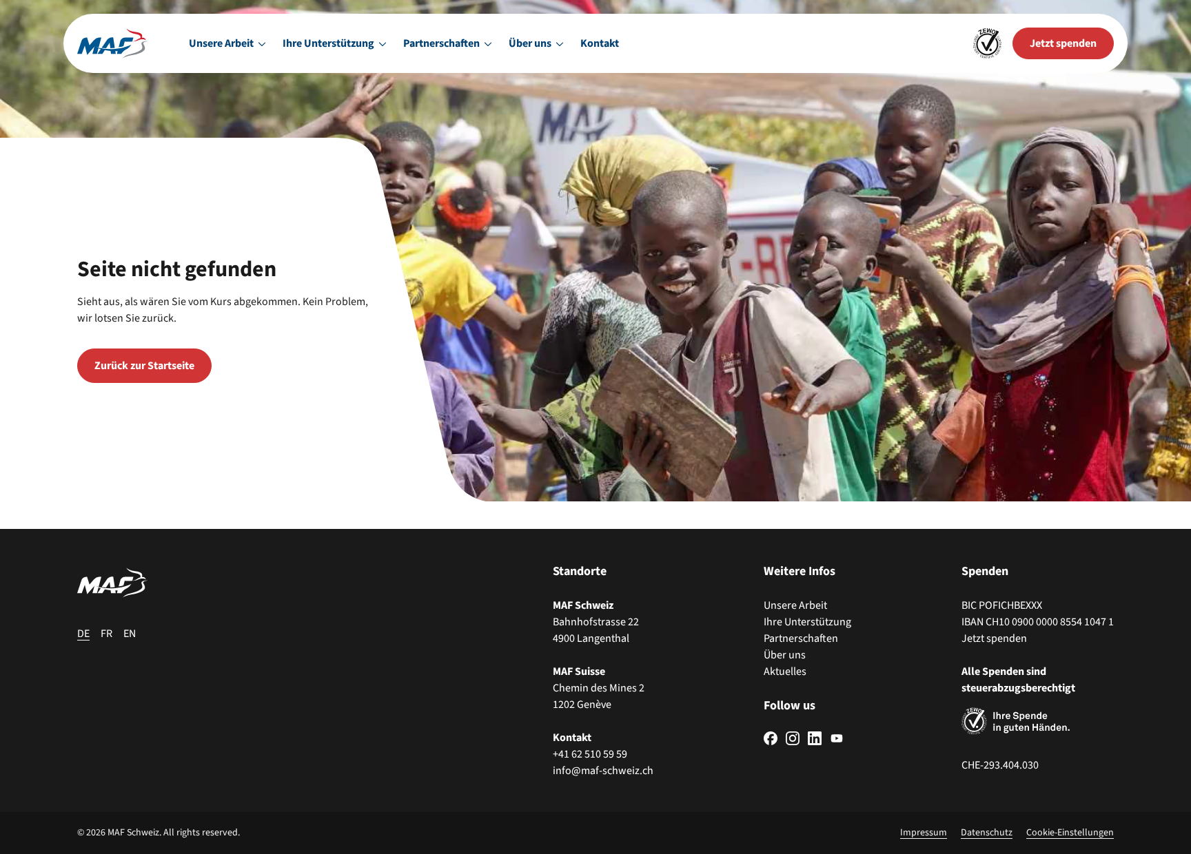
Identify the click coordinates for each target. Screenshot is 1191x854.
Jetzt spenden (994, 638)
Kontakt (599, 43)
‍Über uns (785, 655)
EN (129, 633)
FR (106, 633)
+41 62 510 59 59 (590, 754)
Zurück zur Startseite (144, 365)
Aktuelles (785, 671)
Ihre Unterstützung (807, 621)
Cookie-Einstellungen (1070, 833)
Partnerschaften (801, 638)
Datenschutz (986, 833)
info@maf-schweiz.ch (603, 770)
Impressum (923, 833)
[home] (112, 43)
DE (83, 633)
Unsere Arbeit (795, 605)
